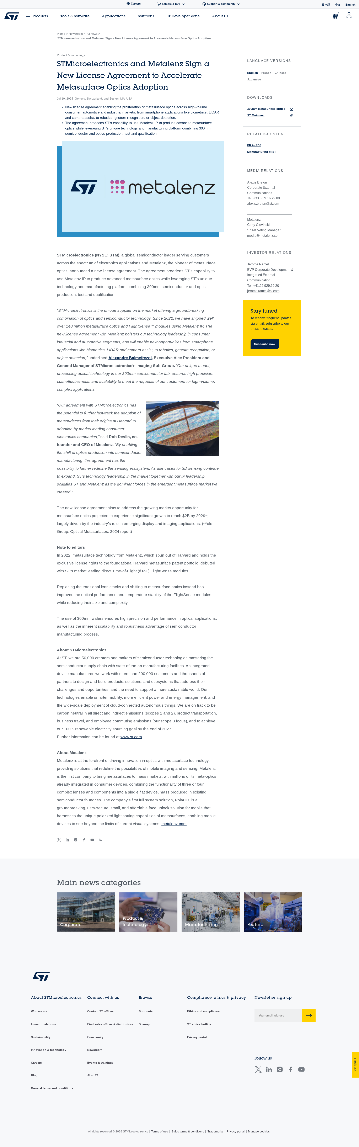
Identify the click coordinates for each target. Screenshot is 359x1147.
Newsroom (94, 1049)
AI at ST (92, 1075)
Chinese (280, 72)
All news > (93, 33)
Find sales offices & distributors (110, 1024)
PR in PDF (254, 145)
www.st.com (131, 737)
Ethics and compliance (203, 1011)
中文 (338, 4)
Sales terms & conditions (188, 1131)
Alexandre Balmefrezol (130, 358)
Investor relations (43, 1024)
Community (95, 1037)
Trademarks (215, 1131)
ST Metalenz (255, 115)
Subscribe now (264, 344)
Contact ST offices (100, 1011)
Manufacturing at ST (261, 151)
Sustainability (40, 1037)
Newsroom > (77, 33)
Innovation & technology (48, 1049)
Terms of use (159, 1131)
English (252, 72)
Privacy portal (197, 1037)
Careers (36, 1062)
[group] (86, 912)
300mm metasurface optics (266, 108)
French (266, 72)
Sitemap (144, 1024)
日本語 (326, 4)
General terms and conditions (52, 1088)
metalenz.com (174, 824)
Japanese (254, 79)
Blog (34, 1075)
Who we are (39, 1011)
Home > (62, 33)
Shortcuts (146, 1011)
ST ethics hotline (199, 1024)
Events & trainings (100, 1062)
